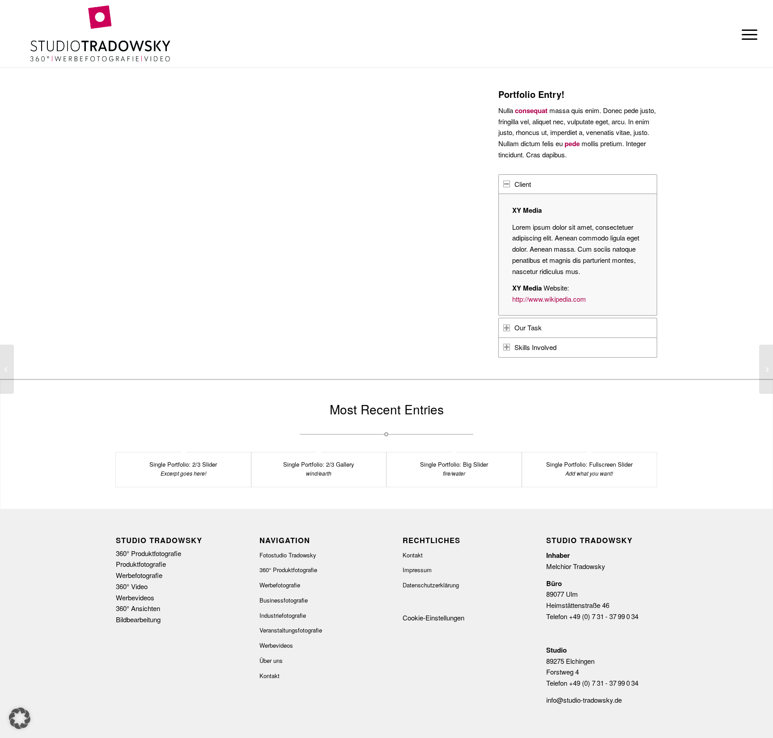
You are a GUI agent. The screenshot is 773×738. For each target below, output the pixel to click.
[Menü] (746, 33)
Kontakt (269, 675)
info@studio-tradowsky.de (584, 699)
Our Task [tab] (528, 327)
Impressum (417, 569)
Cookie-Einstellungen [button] (433, 617)
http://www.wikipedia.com (549, 299)
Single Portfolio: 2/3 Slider (183, 464)
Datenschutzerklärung (431, 585)
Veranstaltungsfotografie (290, 630)
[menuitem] (746, 33)
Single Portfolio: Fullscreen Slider (589, 464)
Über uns (271, 660)
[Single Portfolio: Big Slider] (7, 369)
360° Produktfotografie (288, 569)
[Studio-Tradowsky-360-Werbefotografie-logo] (100, 33)
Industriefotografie (282, 615)
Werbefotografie (279, 585)
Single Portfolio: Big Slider (454, 464)
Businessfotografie (283, 600)
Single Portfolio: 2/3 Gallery (318, 464)
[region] (577, 255)
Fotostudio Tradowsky (287, 555)
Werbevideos (276, 645)
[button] (19, 718)
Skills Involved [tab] (535, 347)
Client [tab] (522, 184)
